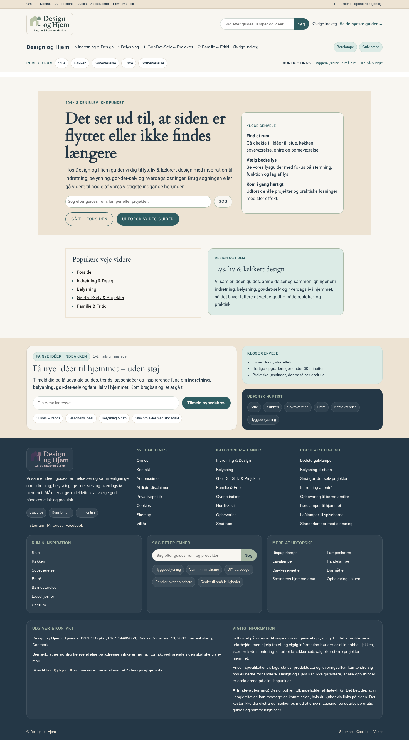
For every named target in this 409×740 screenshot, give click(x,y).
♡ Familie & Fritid (213, 47)
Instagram (35, 525)
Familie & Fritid (92, 306)
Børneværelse (152, 63)
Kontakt (45, 4)
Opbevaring (226, 514)
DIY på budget (371, 63)
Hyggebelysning (326, 63)
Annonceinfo (65, 4)
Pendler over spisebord (173, 582)
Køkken (80, 63)
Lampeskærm (339, 552)
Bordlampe (345, 47)
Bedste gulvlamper (316, 460)
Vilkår (141, 523)
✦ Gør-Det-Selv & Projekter (168, 47)
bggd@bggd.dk (59, 670)
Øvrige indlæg (324, 23)
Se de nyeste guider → (361, 23)
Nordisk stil (225, 505)
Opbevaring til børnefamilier (324, 496)
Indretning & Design (96, 281)
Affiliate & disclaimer (93, 4)
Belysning (86, 289)
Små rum (349, 63)
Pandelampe (338, 561)
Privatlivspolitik (124, 4)
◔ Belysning (128, 47)
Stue (61, 63)
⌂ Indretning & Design (94, 47)
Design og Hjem (47, 47)
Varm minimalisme (204, 569)
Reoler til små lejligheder (220, 582)
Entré (128, 63)
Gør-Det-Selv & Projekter (100, 297)
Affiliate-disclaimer (153, 487)
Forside (84, 272)
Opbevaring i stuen (343, 579)
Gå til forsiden (89, 219)
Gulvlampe (371, 47)
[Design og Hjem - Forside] (49, 24)
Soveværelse (105, 63)
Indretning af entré (316, 487)
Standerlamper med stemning (326, 523)
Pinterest (55, 525)
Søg (301, 24)
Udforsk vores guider (148, 219)
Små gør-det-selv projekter (324, 478)
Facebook (74, 525)
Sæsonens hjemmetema (293, 579)
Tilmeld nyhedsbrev (206, 402)
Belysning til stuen (316, 469)
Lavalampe (282, 561)
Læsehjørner (43, 596)
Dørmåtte (335, 570)
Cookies (144, 505)
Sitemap (144, 514)
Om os (31, 4)
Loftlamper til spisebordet (322, 514)
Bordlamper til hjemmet (320, 505)
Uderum (39, 605)
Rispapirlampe (285, 552)
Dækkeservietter (286, 570)
